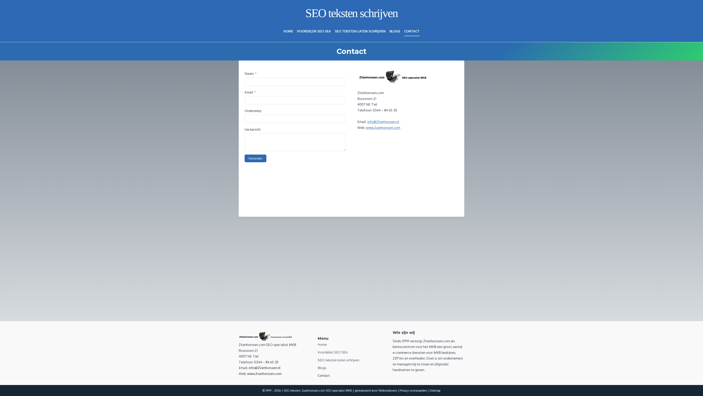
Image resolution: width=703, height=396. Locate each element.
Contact (412, 31)
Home (288, 31)
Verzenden (255, 158)
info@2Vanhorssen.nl (383, 122)
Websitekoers (387, 390)
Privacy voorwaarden (413, 390)
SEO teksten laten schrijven (360, 31)
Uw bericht (253, 129)
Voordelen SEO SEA (314, 31)
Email (249, 92)
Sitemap (434, 390)
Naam (249, 74)
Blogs (395, 31)
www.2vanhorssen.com (383, 128)
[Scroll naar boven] (694, 388)
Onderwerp (253, 111)
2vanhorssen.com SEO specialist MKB (327, 390)
